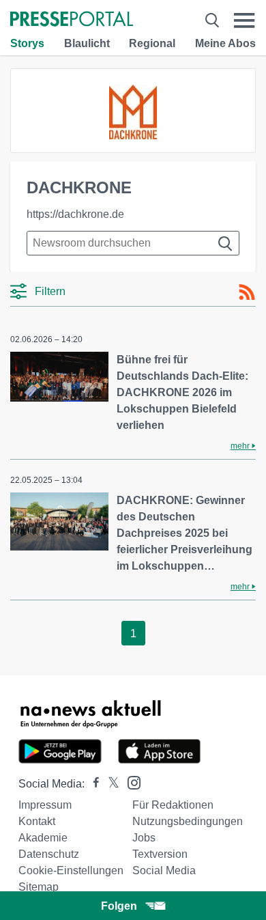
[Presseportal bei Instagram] (130, 781)
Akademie (43, 838)
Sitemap (38, 887)
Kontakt (36, 821)
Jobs (144, 838)
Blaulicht (87, 43)
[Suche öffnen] (212, 20)
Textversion (160, 854)
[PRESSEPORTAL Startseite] (71, 20)
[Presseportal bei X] (109, 784)
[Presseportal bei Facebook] (92, 784)
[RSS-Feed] (247, 292)
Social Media (164, 870)
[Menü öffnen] (244, 20)
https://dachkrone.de (75, 214)
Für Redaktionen (172, 805)
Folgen (119, 906)
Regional (152, 43)
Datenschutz (48, 854)
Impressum (45, 805)
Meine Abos (225, 43)
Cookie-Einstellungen (70, 870)
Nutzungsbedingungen (187, 821)
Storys (27, 43)
